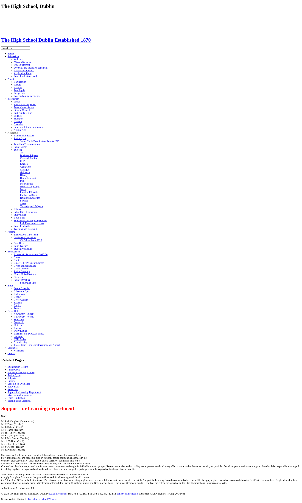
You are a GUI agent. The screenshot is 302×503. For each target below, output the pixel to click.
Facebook (19, 322)
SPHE (23, 203)
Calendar (18, 124)
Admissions (13, 56)
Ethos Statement (22, 65)
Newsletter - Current (24, 313)
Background (20, 81)
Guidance (25, 172)
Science (24, 200)
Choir (17, 260)
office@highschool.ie (127, 493)
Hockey (18, 302)
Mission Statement (23, 62)
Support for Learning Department (30, 220)
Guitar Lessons (21, 268)
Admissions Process (24, 70)
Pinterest (18, 325)
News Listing (20, 342)
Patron (17, 101)
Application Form (22, 73)
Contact (11, 353)
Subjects (18, 149)
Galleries (18, 336)
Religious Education (30, 197)
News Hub (13, 311)
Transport (18, 118)
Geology (24, 169)
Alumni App (20, 130)
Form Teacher (21, 246)
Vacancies (12, 347)
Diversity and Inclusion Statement (30, 67)
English (24, 164)
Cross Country (21, 299)
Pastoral (11, 231)
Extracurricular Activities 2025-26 (31, 254)
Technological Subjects (31, 206)
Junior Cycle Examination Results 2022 (39, 141)
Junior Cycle (20, 138)
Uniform (18, 121)
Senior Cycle (20, 147)
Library (17, 209)
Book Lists (19, 217)
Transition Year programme (27, 144)
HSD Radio (20, 339)
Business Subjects (29, 155)
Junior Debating (22, 271)
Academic (13, 132)
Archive (18, 87)
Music (23, 189)
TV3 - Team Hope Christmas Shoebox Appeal (37, 345)
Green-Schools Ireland (25, 265)
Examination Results (24, 135)
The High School (46, 40)
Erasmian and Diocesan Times (29, 333)
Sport (10, 285)
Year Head (19, 243)
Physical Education (29, 192)
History (17, 84)
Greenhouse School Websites (42, 499)
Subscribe (19, 319)
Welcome (18, 59)
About (11, 79)
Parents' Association (24, 107)
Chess (17, 257)
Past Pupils (19, 90)
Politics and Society (30, 195)
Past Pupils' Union (23, 113)
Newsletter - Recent (24, 316)
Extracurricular (15, 251)
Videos (17, 328)
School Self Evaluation (25, 212)
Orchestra (18, 277)
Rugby (17, 305)
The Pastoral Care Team (26, 234)
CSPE (23, 161)
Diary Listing (20, 330)
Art (21, 152)
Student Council (22, 110)
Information (13, 98)
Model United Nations (25, 274)
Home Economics (29, 178)
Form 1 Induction (22, 226)
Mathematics (26, 183)
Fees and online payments (26, 96)
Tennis (17, 308)
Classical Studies (28, 158)
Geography (25, 166)
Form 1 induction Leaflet (26, 76)
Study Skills (20, 214)
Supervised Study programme (28, 127)
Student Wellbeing (23, 248)
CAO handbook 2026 (31, 240)
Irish (22, 181)
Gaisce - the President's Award (29, 263)
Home (11, 53)
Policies (18, 115)
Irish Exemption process (32, 223)
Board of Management (25, 104)
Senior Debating (22, 280)
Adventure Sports (22, 291)
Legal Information (58, 493)
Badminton (19, 294)
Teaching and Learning (25, 229)
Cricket (17, 297)
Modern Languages (29, 186)
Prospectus (19, 93)
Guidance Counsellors (25, 237)
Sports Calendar (22, 288)
